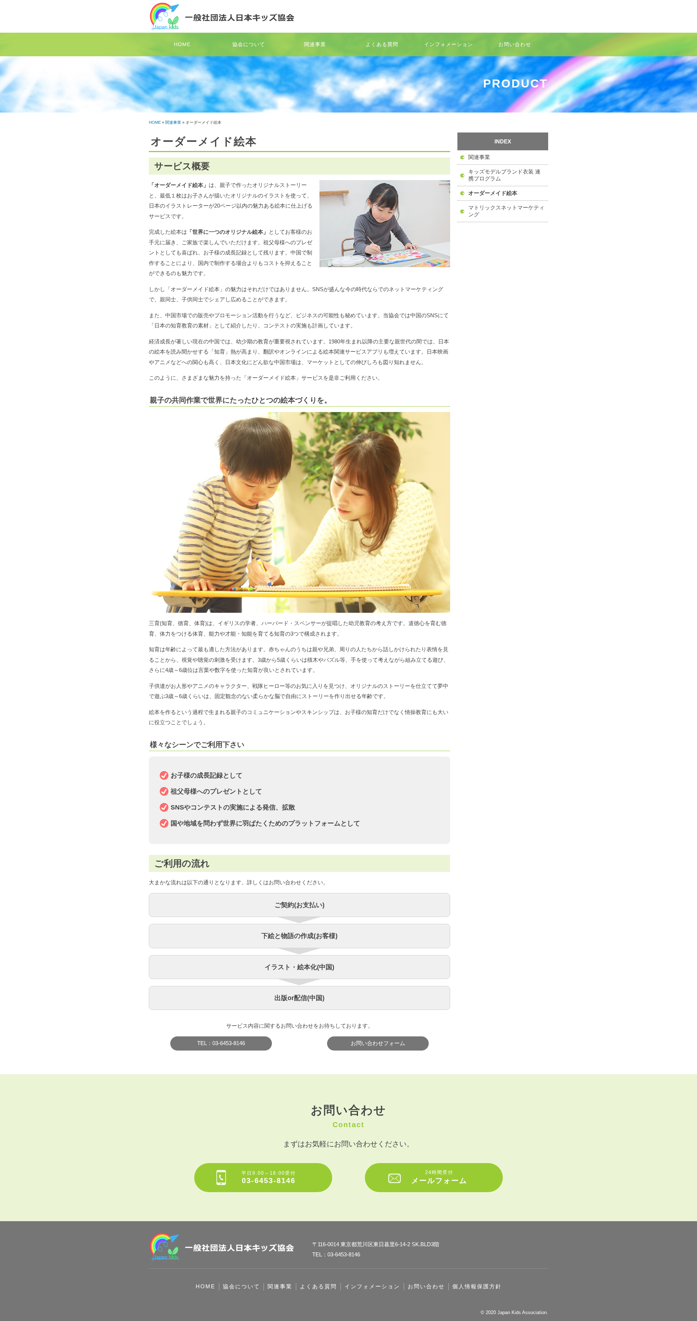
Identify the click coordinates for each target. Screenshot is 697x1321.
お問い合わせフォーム (378, 1043)
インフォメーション (448, 44)
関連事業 (315, 44)
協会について (248, 44)
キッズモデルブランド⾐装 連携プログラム (504, 175)
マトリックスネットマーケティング (506, 210)
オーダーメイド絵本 (492, 193)
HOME (182, 44)
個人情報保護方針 (477, 1286)
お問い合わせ (514, 44)
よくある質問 (382, 44)
